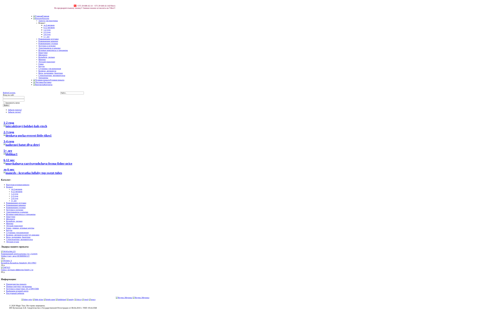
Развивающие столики (48, 43)
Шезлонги (42, 55)
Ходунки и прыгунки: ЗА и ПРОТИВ (22, 289)
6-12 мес (9, 160)
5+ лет (8, 150)
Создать (11, 93)
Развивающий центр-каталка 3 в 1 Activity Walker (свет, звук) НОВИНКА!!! (19, 255)
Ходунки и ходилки (47, 46)
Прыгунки (43, 53)
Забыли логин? (14, 112)
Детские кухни (12, 242)
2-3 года (47, 32)
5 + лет (46, 37)
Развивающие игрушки (48, 39)
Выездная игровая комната (17, 185)
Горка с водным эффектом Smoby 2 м (17, 270)
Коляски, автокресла (47, 71)
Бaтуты (41, 66)
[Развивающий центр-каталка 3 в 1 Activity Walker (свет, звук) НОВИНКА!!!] (8, 251)
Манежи (42, 59)
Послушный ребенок (15, 293)
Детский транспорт (46, 62)
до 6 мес (9, 169)
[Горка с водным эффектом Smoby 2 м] (5, 267)
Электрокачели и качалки (49, 48)
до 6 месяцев (49, 25)
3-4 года (47, 34)
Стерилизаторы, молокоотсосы (51, 75)
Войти (5, 93)
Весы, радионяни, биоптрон (50, 73)
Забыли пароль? (15, 110)
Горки (41, 64)
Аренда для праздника (48, 21)
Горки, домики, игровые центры (20, 228)
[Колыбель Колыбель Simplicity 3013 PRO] (6, 261)
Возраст (9, 187)
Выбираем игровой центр (17, 291)
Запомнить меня (12, 103)
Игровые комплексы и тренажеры (53, 50)
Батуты (9, 230)
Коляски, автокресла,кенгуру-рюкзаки (22, 235)
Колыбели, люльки (46, 57)
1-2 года (47, 30)
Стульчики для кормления (49, 69)
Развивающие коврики (48, 41)
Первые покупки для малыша (19, 286)
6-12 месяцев (49, 27)
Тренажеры (43, 78)
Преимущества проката (16, 284)
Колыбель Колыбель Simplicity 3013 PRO (18, 263)
